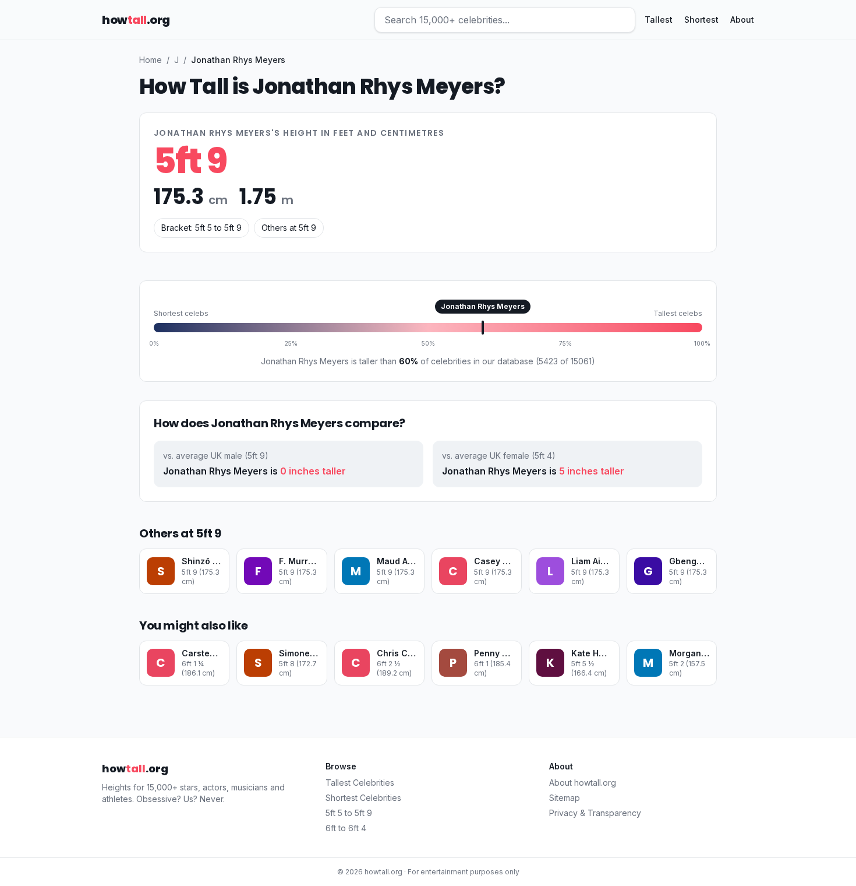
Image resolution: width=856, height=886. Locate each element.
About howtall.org (582, 782)
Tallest (659, 19)
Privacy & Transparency (595, 813)
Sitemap (564, 798)
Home (150, 60)
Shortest (701, 19)
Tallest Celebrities (360, 782)
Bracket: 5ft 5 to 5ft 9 (201, 228)
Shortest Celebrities (363, 798)
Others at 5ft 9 (288, 228)
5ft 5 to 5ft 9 (349, 813)
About (742, 19)
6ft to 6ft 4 (346, 828)
